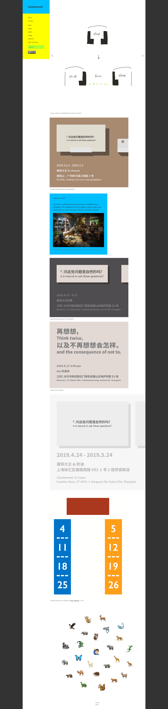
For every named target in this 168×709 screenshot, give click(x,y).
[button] (52, 55)
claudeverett (35, 6)
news (29, 25)
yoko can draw (33, 42)
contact (30, 21)
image (30, 35)
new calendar (74, 600)
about (30, 17)
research (31, 39)
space (30, 29)
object (30, 32)
